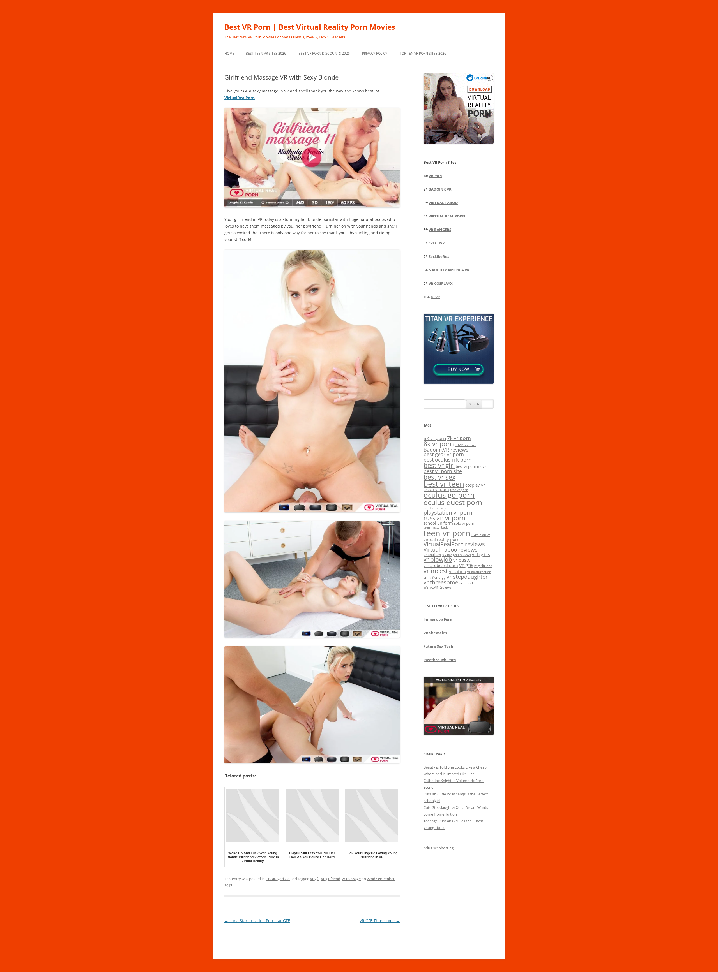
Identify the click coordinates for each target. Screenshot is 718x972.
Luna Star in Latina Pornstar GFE (257, 920)
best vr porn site (443, 471)
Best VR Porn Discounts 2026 (324, 53)
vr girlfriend (330, 878)
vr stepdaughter (467, 576)
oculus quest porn (453, 502)
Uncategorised (278, 878)
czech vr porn (436, 489)
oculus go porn (449, 495)
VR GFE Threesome (380, 920)
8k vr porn (439, 443)
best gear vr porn (444, 454)
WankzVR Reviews (437, 587)
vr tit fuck (466, 583)
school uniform (438, 523)
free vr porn (459, 490)
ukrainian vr (480, 535)
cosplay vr (475, 485)
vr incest (436, 570)
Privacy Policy (374, 53)
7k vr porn (459, 438)
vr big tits (481, 554)
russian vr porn (444, 518)
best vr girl (439, 465)
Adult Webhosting (439, 847)
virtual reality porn (441, 539)
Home (229, 53)
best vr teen (444, 484)
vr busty (461, 560)
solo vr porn (464, 523)
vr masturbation (479, 572)
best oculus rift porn (447, 459)
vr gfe (314, 878)
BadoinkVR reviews (446, 449)
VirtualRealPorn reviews (454, 544)
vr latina (457, 571)
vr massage (351, 878)
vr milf (428, 577)
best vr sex (439, 477)
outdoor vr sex (435, 508)
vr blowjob (438, 559)
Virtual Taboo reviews (450, 549)
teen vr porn (447, 533)
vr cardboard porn (441, 565)
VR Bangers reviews (456, 555)
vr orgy (439, 577)
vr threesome (441, 582)
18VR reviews (465, 445)
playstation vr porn (448, 512)
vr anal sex (432, 554)
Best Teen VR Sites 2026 (266, 53)
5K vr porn (435, 438)
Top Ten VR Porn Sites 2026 (423, 53)
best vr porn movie (471, 466)
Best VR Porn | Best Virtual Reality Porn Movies (309, 27)
